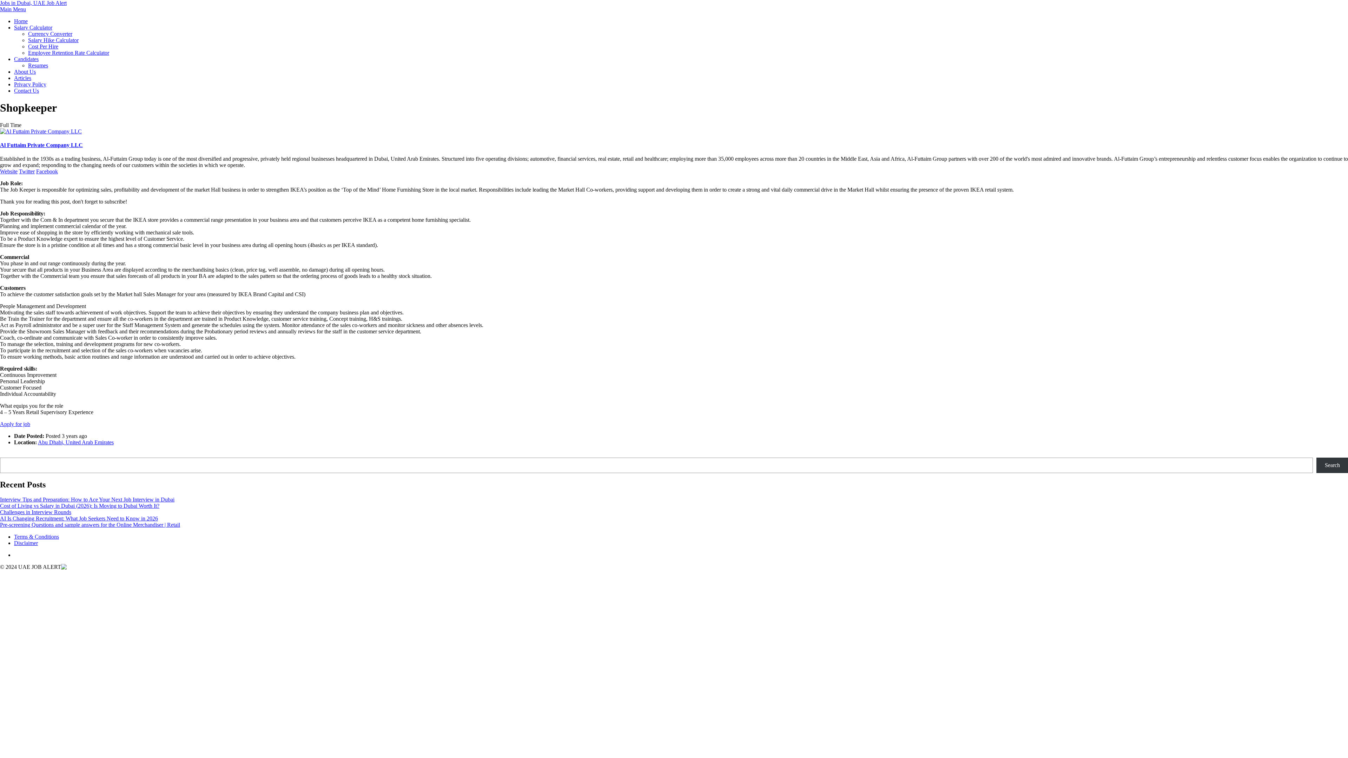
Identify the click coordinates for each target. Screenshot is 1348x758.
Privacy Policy (30, 84)
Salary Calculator (33, 28)
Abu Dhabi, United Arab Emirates (76, 442)
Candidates (26, 59)
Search (7, 454)
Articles (22, 78)
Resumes (38, 65)
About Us (25, 72)
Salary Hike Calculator (53, 40)
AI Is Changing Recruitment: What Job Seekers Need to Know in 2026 (79, 518)
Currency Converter (50, 34)
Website (9, 171)
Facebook (47, 171)
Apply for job (15, 424)
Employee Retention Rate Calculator (68, 53)
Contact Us (26, 91)
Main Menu (13, 9)
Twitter (27, 171)
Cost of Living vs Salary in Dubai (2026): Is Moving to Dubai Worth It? (79, 506)
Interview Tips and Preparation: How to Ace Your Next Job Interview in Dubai (87, 500)
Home (21, 21)
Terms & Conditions (36, 537)
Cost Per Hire (43, 46)
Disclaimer (26, 543)
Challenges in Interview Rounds (35, 512)
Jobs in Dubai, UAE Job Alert (33, 3)
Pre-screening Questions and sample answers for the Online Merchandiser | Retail (90, 525)
